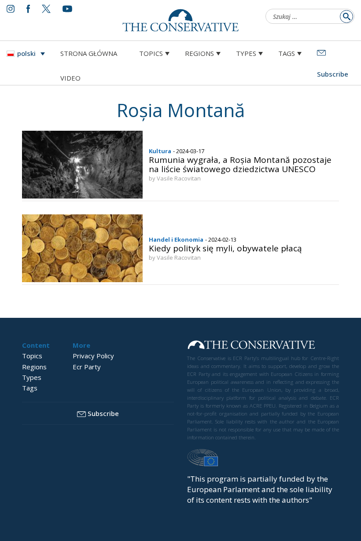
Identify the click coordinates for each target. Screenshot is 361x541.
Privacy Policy (93, 355)
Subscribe (103, 413)
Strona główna (88, 53)
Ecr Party (87, 366)
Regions (199, 53)
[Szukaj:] (307, 17)
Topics (151, 53)
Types (246, 53)
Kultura (160, 151)
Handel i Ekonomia (176, 239)
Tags (286, 53)
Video (70, 78)
